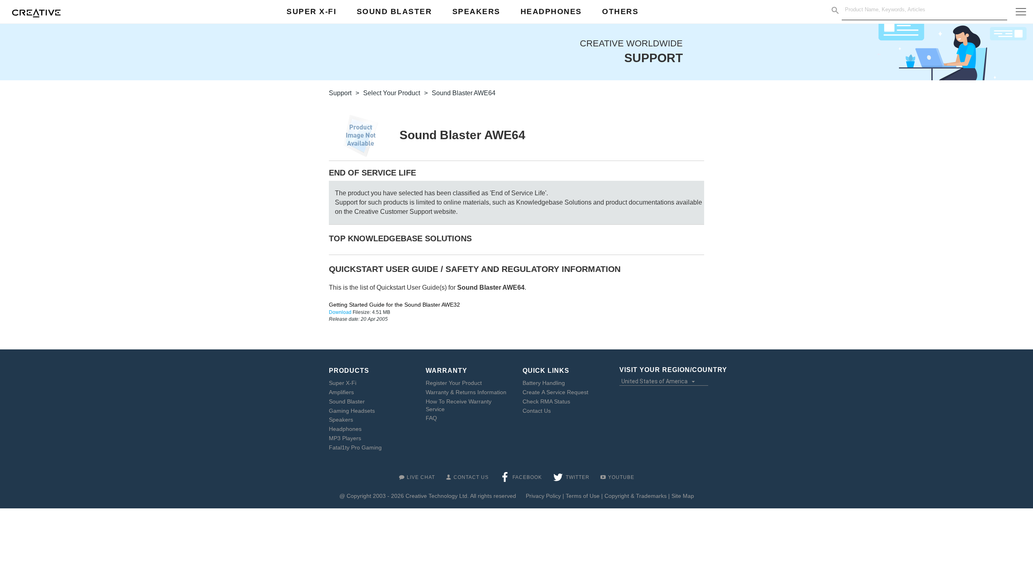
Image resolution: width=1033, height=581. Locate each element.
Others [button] (620, 11)
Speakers (341, 419)
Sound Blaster (347, 401)
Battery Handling (544, 383)
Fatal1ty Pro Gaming (355, 447)
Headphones (345, 429)
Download (341, 312)
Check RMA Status (546, 401)
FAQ (431, 418)
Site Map (682, 496)
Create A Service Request (555, 392)
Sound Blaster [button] (394, 11)
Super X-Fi (342, 383)
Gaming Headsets (352, 411)
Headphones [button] (551, 11)
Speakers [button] (476, 11)
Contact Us (537, 411)
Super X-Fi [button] (311, 11)
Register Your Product (454, 383)
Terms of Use (583, 496)
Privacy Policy (543, 496)
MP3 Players (345, 438)
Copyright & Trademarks (635, 496)
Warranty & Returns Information (466, 392)
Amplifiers (341, 392)
